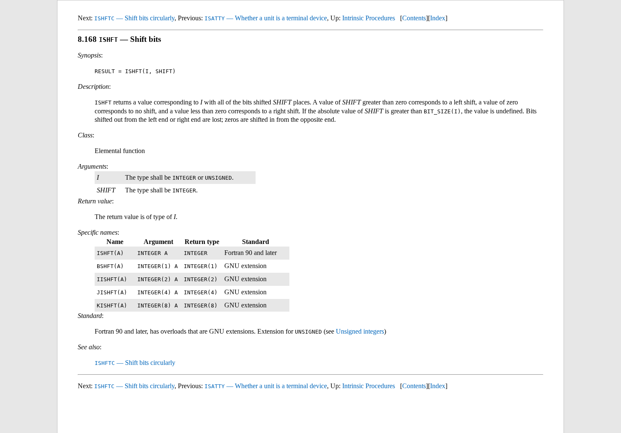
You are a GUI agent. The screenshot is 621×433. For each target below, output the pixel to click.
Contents (414, 18)
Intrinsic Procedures (368, 18)
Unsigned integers (360, 331)
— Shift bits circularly (134, 18)
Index (437, 18)
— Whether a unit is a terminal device (265, 18)
